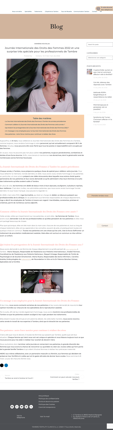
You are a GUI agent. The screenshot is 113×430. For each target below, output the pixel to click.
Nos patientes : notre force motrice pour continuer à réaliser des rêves (30, 134)
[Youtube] (21, 407)
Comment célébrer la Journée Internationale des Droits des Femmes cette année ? (35, 124)
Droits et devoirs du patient (49, 401)
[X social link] (2, 365)
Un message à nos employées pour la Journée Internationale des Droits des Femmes (35, 131)
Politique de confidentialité (49, 399)
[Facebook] (12, 407)
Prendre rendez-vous (100, 196)
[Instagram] (17, 407)
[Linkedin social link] (6, 365)
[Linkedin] (26, 407)
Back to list (42, 377)
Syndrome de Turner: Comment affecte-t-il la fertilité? (102, 119)
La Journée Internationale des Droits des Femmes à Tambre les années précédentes (35, 121)
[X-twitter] (31, 407)
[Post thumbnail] (89, 74)
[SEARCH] (111, 44)
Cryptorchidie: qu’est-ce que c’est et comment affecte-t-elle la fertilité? (102, 72)
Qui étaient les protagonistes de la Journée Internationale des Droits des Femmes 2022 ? (37, 128)
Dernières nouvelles (42, 43)
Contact (105, 226)
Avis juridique (44, 396)
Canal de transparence (47, 407)
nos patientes (71, 249)
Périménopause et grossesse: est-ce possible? (100, 107)
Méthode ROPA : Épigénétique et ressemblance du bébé (102, 95)
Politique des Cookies (47, 404)
